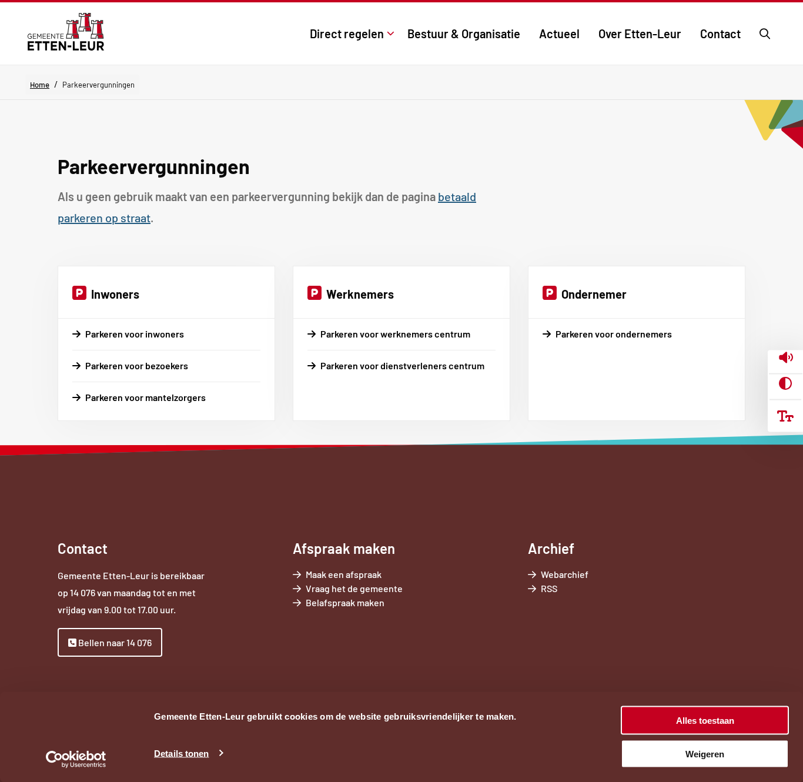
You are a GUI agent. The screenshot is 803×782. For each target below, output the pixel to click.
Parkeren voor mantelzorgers (145, 397)
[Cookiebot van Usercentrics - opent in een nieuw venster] (76, 759)
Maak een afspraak (344, 574)
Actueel (559, 33)
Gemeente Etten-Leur (66, 32)
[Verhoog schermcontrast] (785, 383)
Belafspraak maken (361, 603)
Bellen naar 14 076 (114, 642)
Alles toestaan (705, 721)
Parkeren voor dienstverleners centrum (402, 365)
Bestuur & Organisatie (463, 33)
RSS (549, 588)
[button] (785, 359)
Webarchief (564, 574)
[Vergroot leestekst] (785, 416)
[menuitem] (349, 33)
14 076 (82, 592)
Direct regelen (347, 33)
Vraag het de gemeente (371, 589)
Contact (720, 33)
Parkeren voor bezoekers (136, 365)
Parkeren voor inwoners (134, 333)
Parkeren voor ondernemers (614, 333)
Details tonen (181, 753)
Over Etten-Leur (639, 33)
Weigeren (704, 753)
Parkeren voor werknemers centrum (395, 333)
